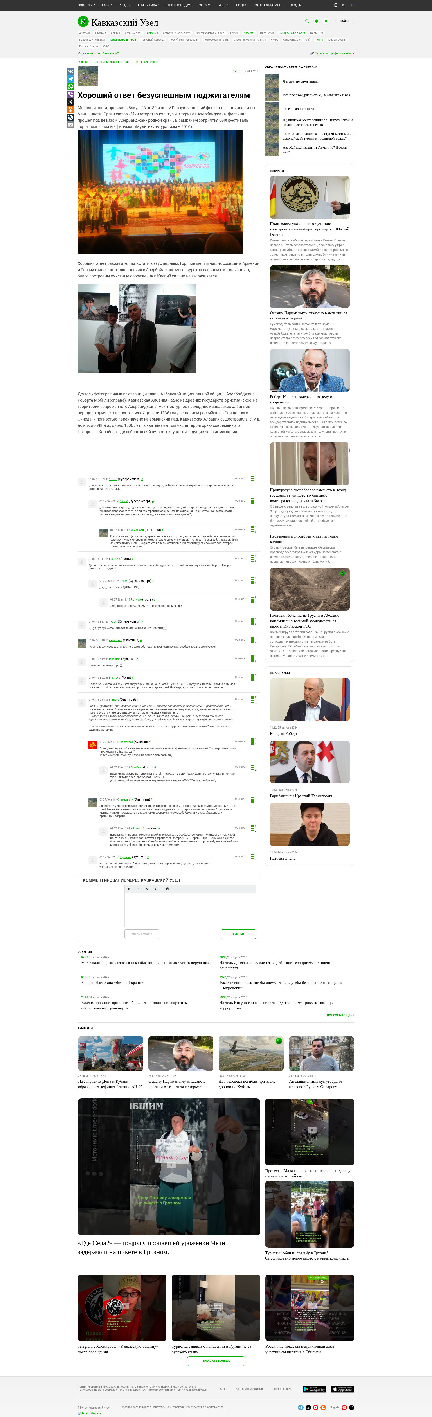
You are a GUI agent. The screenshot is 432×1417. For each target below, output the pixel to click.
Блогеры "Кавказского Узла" (112, 61)
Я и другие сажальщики (301, 81)
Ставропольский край (296, 39)
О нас (223, 1388)
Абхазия (84, 33)
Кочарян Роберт (283, 733)
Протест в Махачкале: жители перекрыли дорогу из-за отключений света (307, 1173)
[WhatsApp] (70, 87)
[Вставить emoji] (167, 889)
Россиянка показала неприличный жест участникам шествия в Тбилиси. (300, 1348)
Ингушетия (267, 33)
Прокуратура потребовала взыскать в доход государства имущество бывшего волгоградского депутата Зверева (308, 495)
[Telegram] (70, 79)
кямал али (137, 530)
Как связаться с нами (249, 1388)
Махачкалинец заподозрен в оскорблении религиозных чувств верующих (145, 962)
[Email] (70, 125)
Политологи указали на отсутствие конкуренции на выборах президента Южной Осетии (309, 229)
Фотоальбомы (267, 5)
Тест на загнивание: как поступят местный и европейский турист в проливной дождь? (317, 136)
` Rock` (113, 479)
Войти (344, 20)
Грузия (234, 33)
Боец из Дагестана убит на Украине (112, 982)
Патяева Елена (282, 858)
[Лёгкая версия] (336, 5)
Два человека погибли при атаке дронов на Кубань (247, 1083)
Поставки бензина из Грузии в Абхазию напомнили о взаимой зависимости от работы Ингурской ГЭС (304, 620)
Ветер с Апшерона (147, 61)
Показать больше (216, 1360)
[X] (70, 102)
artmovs (114, 699)
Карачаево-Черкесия (92, 39)
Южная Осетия (337, 39)
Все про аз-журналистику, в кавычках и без (316, 94)
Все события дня (340, 1015)
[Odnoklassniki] (70, 110)
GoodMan (136, 767)
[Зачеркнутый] (156, 889)
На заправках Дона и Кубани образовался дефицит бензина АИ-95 (110, 1083)
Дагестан (249, 33)
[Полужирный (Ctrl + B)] (129, 889)
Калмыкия (316, 33)
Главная (83, 61)
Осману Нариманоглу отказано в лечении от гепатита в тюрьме (308, 315)
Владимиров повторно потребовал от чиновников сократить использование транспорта (134, 1005)
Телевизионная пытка (299, 108)
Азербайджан (133, 33)
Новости (85, 5)
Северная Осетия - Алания (250, 39)
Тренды (123, 5)
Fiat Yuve (114, 558)
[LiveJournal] (70, 117)
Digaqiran (115, 659)
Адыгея (115, 33)
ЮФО (106, 46)
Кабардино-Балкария (292, 33)
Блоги (223, 5)
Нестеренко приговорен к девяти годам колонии (304, 538)
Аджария (100, 33)
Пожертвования (281, 1388)
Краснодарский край (123, 39)
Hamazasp (126, 742)
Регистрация (141, 933)
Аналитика (147, 5)
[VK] (70, 71)
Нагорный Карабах (152, 39)
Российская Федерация (184, 39)
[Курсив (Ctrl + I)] (138, 889)
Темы (105, 5)
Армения (152, 33)
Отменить (238, 934)
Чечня (319, 39)
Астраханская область (177, 33)
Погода (294, 5)
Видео (241, 5)
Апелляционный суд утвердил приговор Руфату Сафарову (315, 1083)
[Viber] (70, 94)
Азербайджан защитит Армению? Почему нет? (315, 149)
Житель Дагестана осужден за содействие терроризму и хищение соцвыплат (276, 965)
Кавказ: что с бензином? (100, 53)
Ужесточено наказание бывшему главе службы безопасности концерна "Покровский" (281, 985)
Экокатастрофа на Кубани (334, 53)
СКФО (274, 39)
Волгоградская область (210, 33)
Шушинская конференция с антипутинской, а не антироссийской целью (318, 122)
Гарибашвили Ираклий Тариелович (301, 795)
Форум (204, 5)
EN (352, 5)
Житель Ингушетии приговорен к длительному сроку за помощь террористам (276, 1005)
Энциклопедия (177, 5)
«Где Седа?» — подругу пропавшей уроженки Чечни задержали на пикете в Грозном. (153, 1247)
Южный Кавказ (88, 46)
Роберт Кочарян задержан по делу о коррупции (301, 399)
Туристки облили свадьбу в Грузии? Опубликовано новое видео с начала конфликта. (307, 1255)
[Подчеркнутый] (147, 889)
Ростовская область (216, 39)
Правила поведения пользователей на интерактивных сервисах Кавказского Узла (172, 1407)
